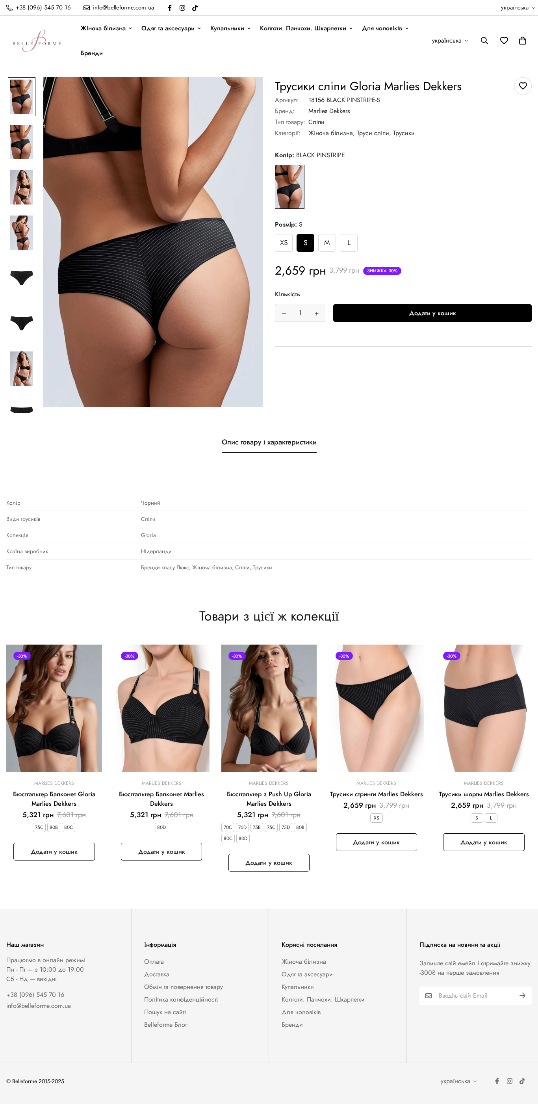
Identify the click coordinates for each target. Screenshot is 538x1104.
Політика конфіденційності (181, 999)
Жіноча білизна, (331, 133)
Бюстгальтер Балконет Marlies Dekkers (161, 799)
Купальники (227, 28)
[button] (521, 41)
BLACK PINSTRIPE (289, 187)
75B (257, 827)
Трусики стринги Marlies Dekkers (376, 794)
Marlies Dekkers (329, 110)
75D (286, 827)
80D (161, 827)
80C (68, 827)
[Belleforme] (37, 40)
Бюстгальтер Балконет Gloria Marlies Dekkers (54, 799)
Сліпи (316, 121)
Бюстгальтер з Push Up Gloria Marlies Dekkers (269, 799)
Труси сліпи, (374, 133)
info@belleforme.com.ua (38, 1005)
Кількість (287, 294)
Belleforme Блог (165, 1024)
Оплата (154, 961)
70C (228, 827)
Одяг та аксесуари (168, 28)
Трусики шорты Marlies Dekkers (484, 794)
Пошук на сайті (165, 1012)
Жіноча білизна (103, 28)
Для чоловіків (382, 28)
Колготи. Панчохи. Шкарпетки (303, 28)
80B (54, 827)
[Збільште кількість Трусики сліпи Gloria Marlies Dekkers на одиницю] (316, 314)
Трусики (404, 133)
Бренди (91, 53)
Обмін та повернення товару (183, 986)
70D (242, 827)
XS (284, 243)
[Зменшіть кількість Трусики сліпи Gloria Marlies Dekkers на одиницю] (283, 314)
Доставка (156, 974)
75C (39, 827)
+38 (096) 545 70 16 (35, 994)
